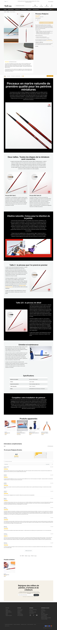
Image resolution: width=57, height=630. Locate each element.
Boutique (7, 609)
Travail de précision (20, 614)
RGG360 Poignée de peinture (30, 404)
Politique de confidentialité (17, 624)
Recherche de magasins (44, 614)
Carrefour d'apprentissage (33, 609)
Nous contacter (43, 610)
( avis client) (41, 16)
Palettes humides (8, 610)
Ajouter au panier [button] (10, 436)
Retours (36, 46)
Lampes (7, 613)
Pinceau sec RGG (14, 407)
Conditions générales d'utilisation (9, 624)
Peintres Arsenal (31, 613)
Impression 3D (19, 613)
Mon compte (43, 613)
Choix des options (22, 436)
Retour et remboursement (30, 624)
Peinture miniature (20, 609)
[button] (51, 9)
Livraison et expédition (39, 42)
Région (35, 624)
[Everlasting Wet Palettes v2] (22, 425)
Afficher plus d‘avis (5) (28, 550)
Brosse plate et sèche (49, 40)
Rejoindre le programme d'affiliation (46, 617)
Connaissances (47, 6)
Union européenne (50, 1)
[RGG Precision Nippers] (46, 425)
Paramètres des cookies (23, 624)
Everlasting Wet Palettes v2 (21, 432)
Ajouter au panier (46, 22)
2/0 (38, 19)
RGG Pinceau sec (7, 432)
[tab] (5, 76)
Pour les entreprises (35, 6)
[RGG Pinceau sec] (10, 425)
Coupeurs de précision (9, 615)
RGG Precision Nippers (44, 432)
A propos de (43, 609)
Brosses (29, 555)
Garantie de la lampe (44, 616)
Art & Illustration (20, 610)
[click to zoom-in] (11, 20)
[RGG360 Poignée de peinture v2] (34, 425)
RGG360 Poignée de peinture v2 (34, 432)
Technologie (41, 6)
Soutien (51, 6)
